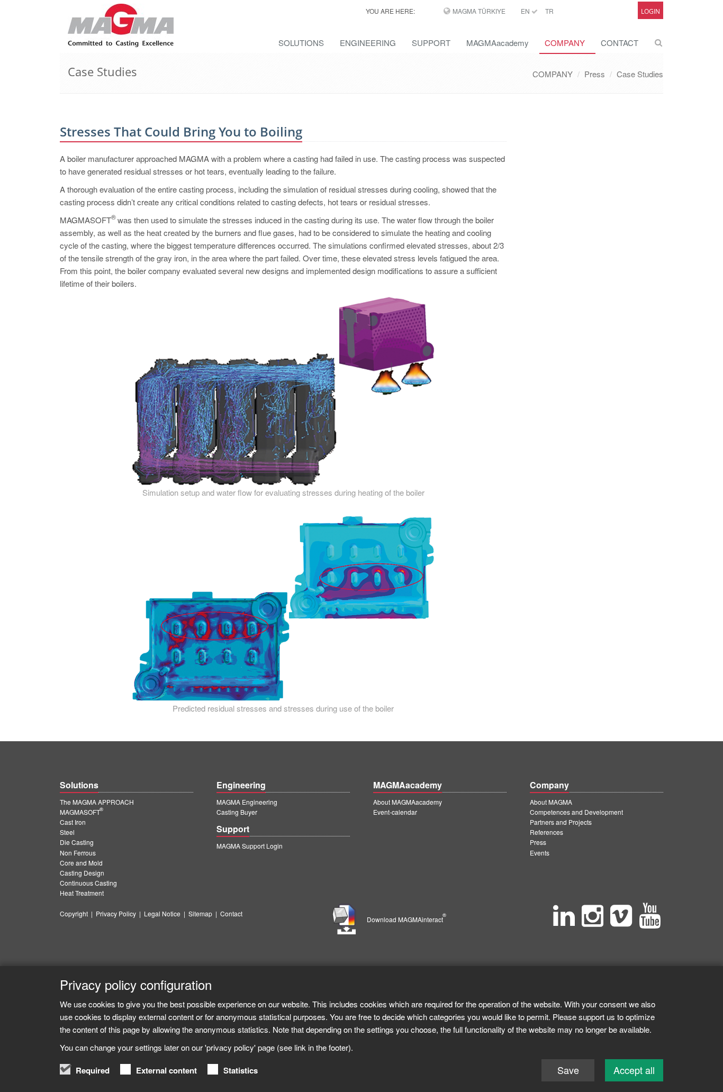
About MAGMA (551, 801)
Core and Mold (81, 862)
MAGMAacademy (497, 42)
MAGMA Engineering (246, 801)
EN (526, 10)
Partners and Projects (561, 821)
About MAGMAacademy (407, 801)
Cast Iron (73, 821)
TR (549, 10)
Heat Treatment (82, 892)
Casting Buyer (236, 811)
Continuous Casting (88, 882)
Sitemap (200, 913)
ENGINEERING (368, 42)
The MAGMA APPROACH (97, 801)
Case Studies (640, 73)
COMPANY (565, 42)
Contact (231, 913)
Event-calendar (395, 811)
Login (650, 11)
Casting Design (82, 872)
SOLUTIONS (301, 42)
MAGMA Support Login (249, 845)
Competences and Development (576, 811)
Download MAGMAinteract (406, 919)
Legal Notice (162, 913)
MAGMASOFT (81, 811)
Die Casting (77, 842)
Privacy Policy (116, 913)
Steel (67, 831)
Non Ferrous (78, 852)
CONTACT (619, 42)
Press (594, 73)
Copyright (74, 913)
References (546, 831)
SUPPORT (431, 42)
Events (539, 852)
